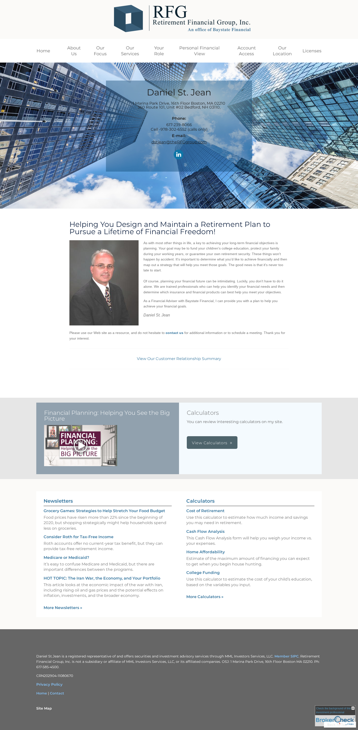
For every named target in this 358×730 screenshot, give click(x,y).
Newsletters (58, 501)
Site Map (44, 708)
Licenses (311, 51)
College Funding (203, 572)
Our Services (130, 50)
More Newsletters (63, 607)
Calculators (200, 501)
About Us (74, 50)
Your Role (159, 50)
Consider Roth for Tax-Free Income (78, 537)
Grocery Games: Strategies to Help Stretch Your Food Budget (104, 510)
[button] (80, 445)
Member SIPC (286, 656)
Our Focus (100, 50)
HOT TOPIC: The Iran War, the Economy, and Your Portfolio (102, 578)
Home (43, 51)
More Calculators (205, 596)
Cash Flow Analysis (205, 531)
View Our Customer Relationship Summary (179, 358)
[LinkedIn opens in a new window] (178, 155)
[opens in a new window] (80, 446)
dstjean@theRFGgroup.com (179, 142)
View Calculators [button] (209, 443)
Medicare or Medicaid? (66, 557)
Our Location (282, 50)
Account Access (246, 50)
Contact (57, 693)
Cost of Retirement (205, 510)
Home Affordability (205, 552)
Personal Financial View (199, 50)
